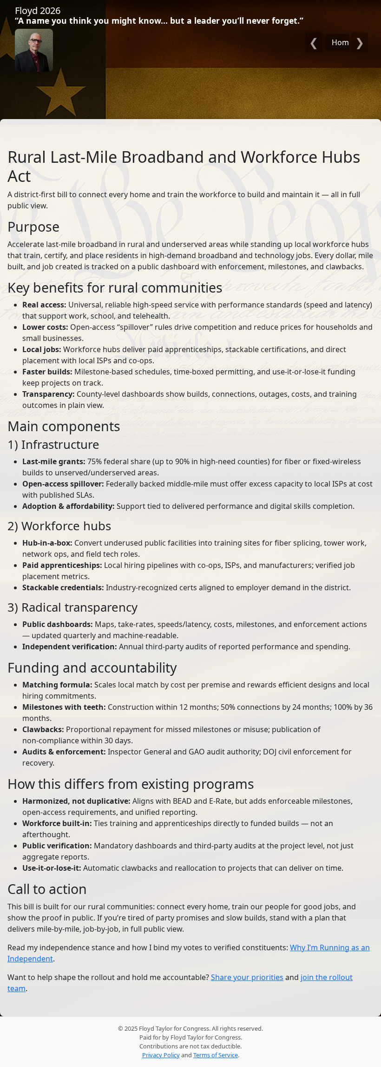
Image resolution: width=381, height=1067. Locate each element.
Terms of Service (215, 1055)
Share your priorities (247, 977)
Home (342, 42)
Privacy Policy (161, 1055)
